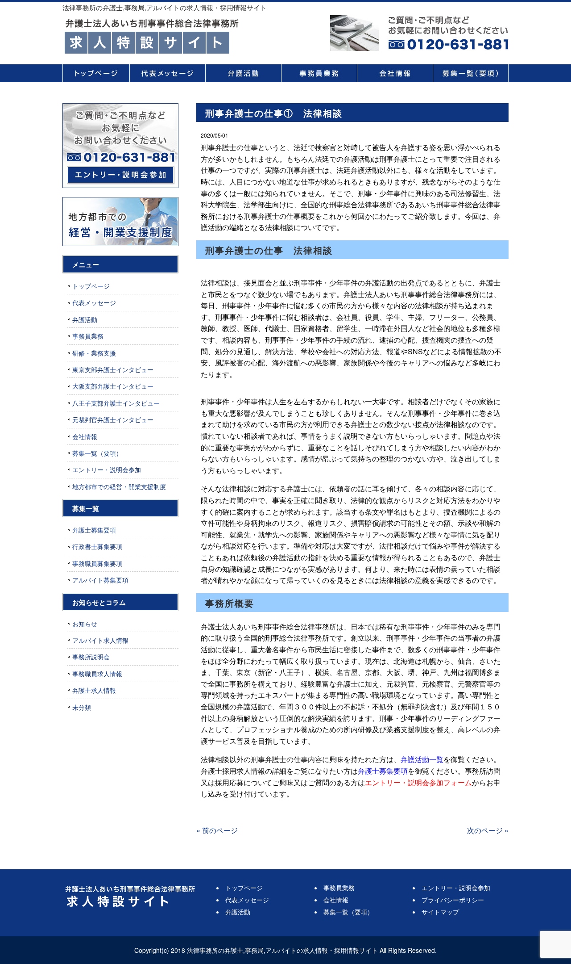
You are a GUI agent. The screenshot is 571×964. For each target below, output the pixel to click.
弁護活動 (243, 73)
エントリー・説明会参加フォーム (418, 782)
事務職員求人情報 (97, 673)
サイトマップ (440, 911)
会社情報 (395, 73)
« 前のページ (217, 830)
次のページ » (488, 830)
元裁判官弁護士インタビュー (112, 419)
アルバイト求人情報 (100, 640)
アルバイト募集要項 (100, 579)
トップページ (95, 73)
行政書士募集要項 (97, 546)
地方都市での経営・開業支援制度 (119, 486)
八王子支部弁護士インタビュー (116, 402)
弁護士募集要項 (383, 771)
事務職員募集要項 (97, 563)
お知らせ (84, 623)
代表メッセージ (167, 73)
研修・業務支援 (94, 352)
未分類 (81, 707)
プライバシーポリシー (453, 899)
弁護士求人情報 (94, 690)
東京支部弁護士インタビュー (112, 369)
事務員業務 (319, 73)
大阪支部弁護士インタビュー (112, 385)
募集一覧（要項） (471, 73)
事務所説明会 (91, 656)
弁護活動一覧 (422, 759)
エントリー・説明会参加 (106, 469)
